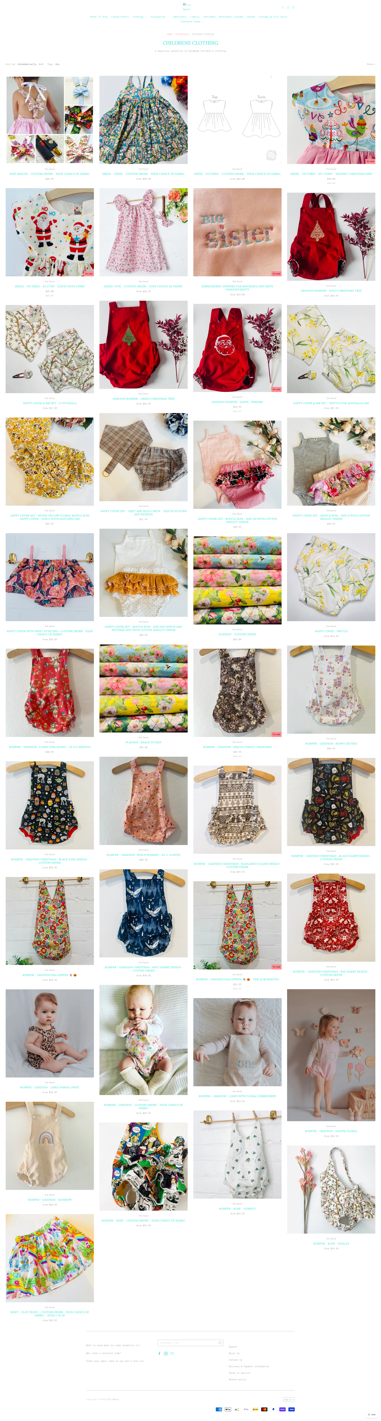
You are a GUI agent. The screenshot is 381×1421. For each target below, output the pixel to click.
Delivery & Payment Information (249, 1366)
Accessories (159, 16)
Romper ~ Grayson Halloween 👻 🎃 (50, 975)
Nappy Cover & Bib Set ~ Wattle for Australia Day (331, 403)
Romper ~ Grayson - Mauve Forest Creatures (237, 747)
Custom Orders (120, 16)
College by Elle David (273, 16)
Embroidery (179, 16)
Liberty (195, 16)
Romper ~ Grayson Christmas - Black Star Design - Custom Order (49, 860)
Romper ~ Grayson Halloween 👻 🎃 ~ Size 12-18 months (237, 979)
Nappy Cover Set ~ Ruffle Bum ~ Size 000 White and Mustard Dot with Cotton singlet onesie (143, 628)
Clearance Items (191, 21)
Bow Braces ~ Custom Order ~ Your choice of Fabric (50, 174)
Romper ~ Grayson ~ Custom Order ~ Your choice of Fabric (143, 1106)
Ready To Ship (99, 16)
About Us (234, 1353)
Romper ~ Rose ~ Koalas (331, 1243)
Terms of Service (239, 1373)
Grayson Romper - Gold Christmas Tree (331, 290)
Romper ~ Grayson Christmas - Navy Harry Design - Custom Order (143, 968)
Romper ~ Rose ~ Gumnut (237, 1208)
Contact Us (235, 1360)
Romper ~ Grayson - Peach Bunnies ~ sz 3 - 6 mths (144, 855)
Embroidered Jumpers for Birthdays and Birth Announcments (237, 287)
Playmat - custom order (237, 634)
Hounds (251, 16)
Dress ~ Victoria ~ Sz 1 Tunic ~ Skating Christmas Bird (331, 174)
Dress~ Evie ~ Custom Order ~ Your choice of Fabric (143, 286)
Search (233, 1346)
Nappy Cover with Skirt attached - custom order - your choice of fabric (50, 632)
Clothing (139, 16)
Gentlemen (209, 16)
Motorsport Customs (231, 16)
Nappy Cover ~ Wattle (331, 631)
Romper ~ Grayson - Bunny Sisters (331, 743)
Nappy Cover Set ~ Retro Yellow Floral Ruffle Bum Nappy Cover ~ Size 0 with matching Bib (49, 517)
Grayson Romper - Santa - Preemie (237, 402)
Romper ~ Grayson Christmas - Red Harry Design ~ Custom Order (331, 973)
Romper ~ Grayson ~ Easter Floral (331, 1131)
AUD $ (288, 1400)
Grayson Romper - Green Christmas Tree (144, 398)
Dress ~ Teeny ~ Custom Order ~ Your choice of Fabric (143, 174)
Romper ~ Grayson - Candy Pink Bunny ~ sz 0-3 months (49, 747)
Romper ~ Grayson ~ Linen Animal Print (49, 1087)
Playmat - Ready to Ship (144, 742)
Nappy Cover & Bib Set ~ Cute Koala (49, 403)
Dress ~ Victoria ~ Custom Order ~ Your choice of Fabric (237, 174)
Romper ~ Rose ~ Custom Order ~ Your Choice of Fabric (143, 1220)
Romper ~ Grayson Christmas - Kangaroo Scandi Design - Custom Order (237, 865)
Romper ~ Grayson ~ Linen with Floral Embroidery (237, 1096)
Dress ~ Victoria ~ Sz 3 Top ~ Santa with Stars (50, 286)
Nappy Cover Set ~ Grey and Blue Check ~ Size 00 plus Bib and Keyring (143, 512)
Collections (182, 34)
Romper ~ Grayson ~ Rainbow (50, 1199)
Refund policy (237, 1379)
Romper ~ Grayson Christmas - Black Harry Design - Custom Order (331, 857)
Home (169, 34)
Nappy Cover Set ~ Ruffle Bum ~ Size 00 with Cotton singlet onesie (237, 520)
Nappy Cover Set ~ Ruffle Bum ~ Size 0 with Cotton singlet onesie (331, 517)
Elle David (49, 169)
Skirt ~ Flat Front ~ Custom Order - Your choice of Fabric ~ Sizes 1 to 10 (49, 1313)
